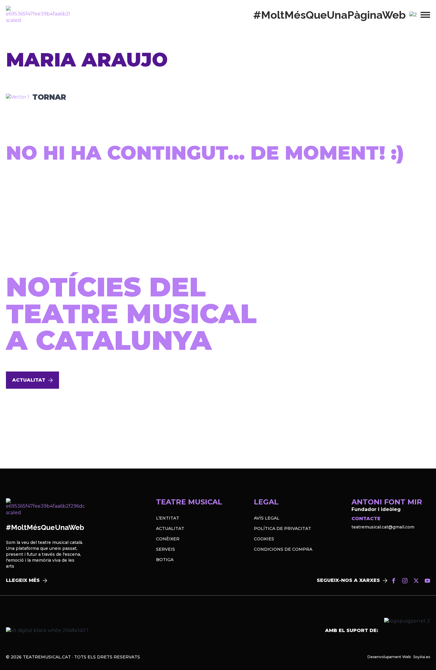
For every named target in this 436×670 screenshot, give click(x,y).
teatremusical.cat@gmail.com (382, 527)
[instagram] (405, 580)
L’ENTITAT (167, 518)
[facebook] (393, 580)
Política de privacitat (282, 528)
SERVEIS (165, 549)
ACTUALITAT (170, 528)
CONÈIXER (167, 539)
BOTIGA (165, 559)
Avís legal (266, 518)
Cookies (264, 539)
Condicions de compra (283, 549)
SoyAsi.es (421, 657)
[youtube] (427, 580)
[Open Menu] (425, 15)
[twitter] (416, 580)
